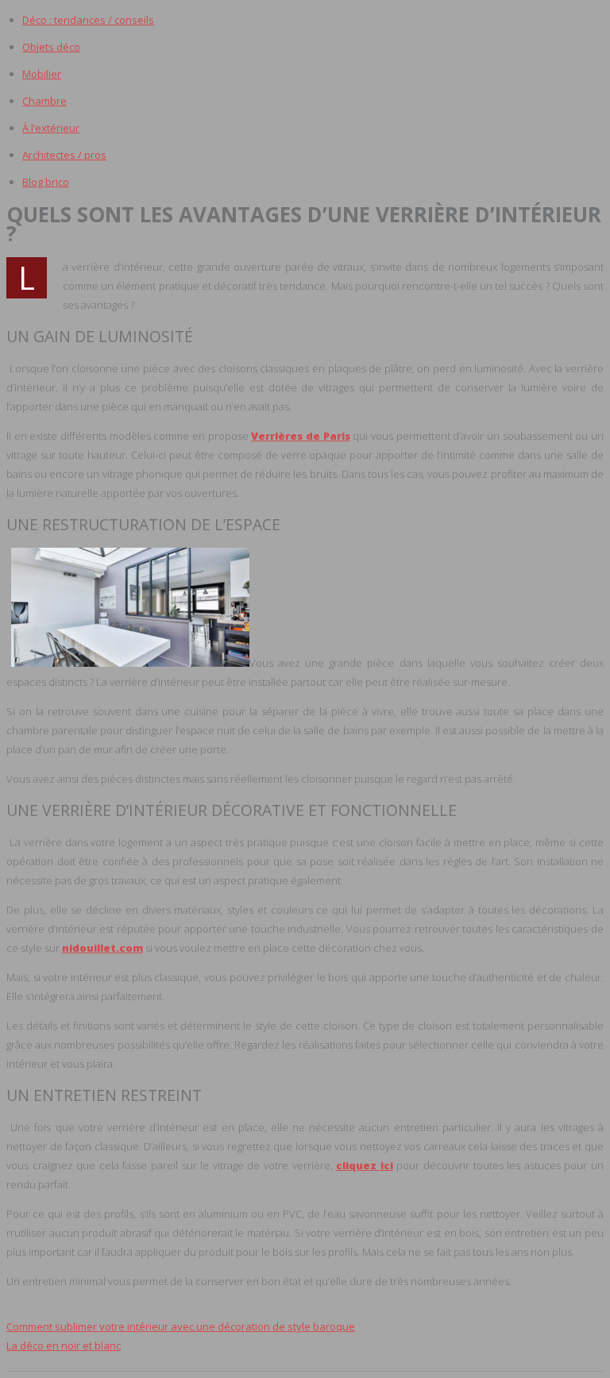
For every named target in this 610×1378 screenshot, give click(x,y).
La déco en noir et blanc (63, 1345)
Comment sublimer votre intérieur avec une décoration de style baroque (180, 1326)
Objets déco (51, 47)
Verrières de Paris (300, 436)
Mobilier (41, 74)
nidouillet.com (102, 948)
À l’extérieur (50, 128)
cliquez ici (364, 1165)
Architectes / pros (64, 155)
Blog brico (45, 182)
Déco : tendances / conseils (88, 20)
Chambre (44, 101)
